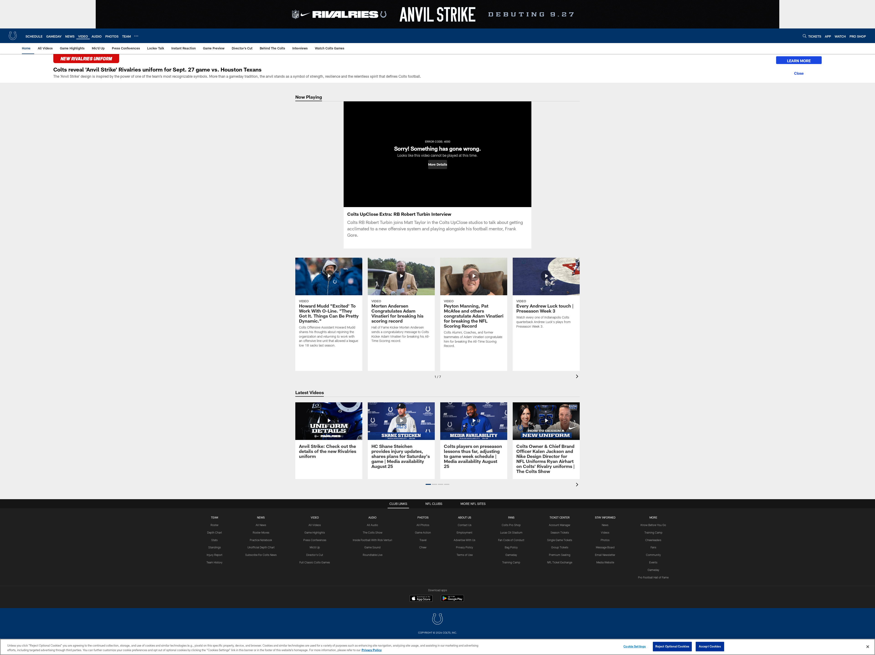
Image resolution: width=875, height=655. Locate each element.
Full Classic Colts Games (314, 562)
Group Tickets (559, 547)
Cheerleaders (653, 540)
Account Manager (559, 525)
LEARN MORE (799, 61)
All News (261, 525)
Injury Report (214, 554)
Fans (653, 547)
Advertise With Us (464, 540)
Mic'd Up (315, 547)
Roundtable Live (372, 554)
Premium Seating (559, 554)
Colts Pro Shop (511, 525)
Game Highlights (314, 532)
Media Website (605, 562)
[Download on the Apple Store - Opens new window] (421, 599)
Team (214, 517)
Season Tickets (560, 532)
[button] (437, 164)
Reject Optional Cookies (672, 646)
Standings (214, 547)
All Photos (423, 525)
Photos (423, 517)
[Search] (804, 36)
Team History (214, 562)
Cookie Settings (634, 646)
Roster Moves (261, 532)
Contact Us (464, 525)
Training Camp (511, 562)
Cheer (423, 547)
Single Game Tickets (559, 540)
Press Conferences (314, 540)
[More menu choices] (136, 36)
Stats (214, 540)
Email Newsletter (605, 554)
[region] (437, 647)
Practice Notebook (261, 540)
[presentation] (578, 377)
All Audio (372, 525)
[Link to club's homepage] (12, 35)
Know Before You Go (653, 525)
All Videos (315, 525)
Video (315, 517)
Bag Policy (511, 547)
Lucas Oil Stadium (511, 532)
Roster (215, 525)
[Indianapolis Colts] (437, 619)
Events (653, 562)
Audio (372, 517)
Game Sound (372, 547)
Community (653, 554)
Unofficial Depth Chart (261, 547)
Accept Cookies (710, 646)
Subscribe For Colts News (261, 554)
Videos (605, 532)
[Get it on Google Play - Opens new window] (452, 600)
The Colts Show (372, 532)
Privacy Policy (464, 547)
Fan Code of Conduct (511, 540)
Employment (464, 532)
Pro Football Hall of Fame (653, 577)
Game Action (423, 532)
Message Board (605, 547)
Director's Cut (314, 554)
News (261, 517)
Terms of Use (465, 554)
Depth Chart (214, 532)
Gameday (511, 554)
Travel (423, 540)
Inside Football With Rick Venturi (372, 540)
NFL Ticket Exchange (559, 562)
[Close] (799, 73)
